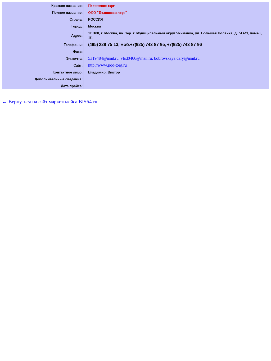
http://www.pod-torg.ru (107, 65)
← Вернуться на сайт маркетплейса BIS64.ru (49, 101)
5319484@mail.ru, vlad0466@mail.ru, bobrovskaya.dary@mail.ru (144, 58)
